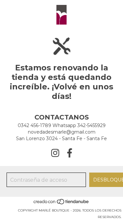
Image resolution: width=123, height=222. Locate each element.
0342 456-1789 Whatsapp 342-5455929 (62, 125)
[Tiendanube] (61, 204)
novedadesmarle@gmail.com (61, 132)
